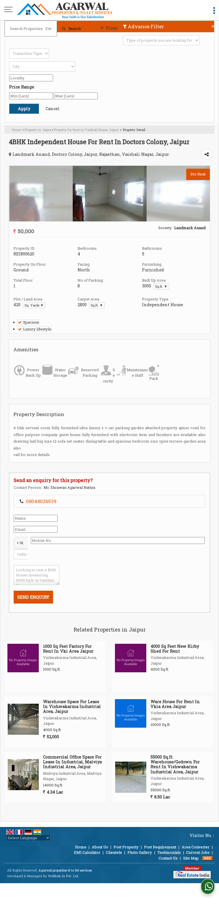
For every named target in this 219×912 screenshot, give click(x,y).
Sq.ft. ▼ (161, 286)
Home (16, 130)
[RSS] (207, 858)
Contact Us (168, 858)
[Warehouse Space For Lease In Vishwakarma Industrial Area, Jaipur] (23, 719)
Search (74, 28)
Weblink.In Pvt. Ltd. (63, 876)
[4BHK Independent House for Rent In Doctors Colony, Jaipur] (110, 220)
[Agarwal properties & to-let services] (64, 10)
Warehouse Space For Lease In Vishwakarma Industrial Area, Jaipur (72, 706)
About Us (100, 847)
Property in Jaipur (38, 130)
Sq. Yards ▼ (34, 305)
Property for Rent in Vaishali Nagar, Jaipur (86, 130)
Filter (111, 28)
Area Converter (196, 847)
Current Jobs (198, 852)
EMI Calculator (87, 852)
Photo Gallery (139, 852)
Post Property (126, 847)
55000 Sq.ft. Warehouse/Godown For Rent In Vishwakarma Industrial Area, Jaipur (175, 764)
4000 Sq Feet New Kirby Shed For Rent (175, 648)
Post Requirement (160, 847)
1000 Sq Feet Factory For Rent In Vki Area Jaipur (68, 648)
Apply (24, 108)
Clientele (114, 852)
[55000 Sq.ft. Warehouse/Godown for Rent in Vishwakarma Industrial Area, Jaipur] (130, 777)
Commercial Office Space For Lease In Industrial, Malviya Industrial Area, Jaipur (72, 761)
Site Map (191, 858)
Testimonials (169, 852)
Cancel (53, 108)
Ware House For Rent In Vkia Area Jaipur (175, 704)
